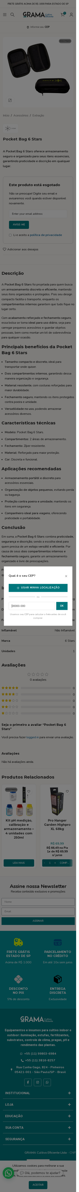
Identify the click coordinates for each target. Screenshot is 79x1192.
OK (62, 606)
